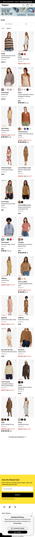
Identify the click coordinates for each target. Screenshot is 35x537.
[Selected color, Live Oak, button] (2, 419)
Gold (8, 28)
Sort (26, 24)
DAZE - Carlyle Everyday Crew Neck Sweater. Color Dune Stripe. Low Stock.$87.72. (9, 48)
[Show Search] (23, 5)
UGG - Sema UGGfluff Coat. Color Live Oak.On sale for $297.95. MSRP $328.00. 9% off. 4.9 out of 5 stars (9, 414)
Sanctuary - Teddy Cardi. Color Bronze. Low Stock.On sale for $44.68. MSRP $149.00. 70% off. (26, 342)
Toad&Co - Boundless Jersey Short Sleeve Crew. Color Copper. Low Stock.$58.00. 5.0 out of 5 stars (26, 235)
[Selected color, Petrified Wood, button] (2, 89)
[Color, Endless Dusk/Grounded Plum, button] (24, 129)
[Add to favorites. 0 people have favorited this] (15, 32)
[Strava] (15, 507)
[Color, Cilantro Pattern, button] (22, 239)
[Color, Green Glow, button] (8, 239)
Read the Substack (26, 1)
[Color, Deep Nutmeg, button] (5, 419)
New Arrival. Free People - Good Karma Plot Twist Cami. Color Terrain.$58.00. (9, 196)
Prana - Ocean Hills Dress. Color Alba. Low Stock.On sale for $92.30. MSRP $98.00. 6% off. (26, 48)
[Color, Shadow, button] (22, 54)
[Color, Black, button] (27, 89)
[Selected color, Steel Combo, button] (2, 239)
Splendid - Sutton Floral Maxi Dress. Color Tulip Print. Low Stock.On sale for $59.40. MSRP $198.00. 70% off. (9, 310)
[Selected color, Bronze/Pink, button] (19, 278)
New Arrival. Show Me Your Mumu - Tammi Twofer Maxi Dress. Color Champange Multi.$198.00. (9, 342)
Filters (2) (10, 24)
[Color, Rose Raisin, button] (10, 89)
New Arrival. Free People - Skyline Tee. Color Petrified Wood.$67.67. (9, 85)
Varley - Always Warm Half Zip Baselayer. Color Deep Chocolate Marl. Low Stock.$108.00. (26, 377)
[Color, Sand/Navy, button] (24, 89)
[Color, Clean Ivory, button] (5, 89)
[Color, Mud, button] (24, 419)
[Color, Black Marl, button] (22, 382)
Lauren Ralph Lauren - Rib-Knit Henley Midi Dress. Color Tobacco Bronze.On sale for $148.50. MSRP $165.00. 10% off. (26, 161)
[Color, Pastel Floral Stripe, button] (22, 278)
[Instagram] (4, 507)
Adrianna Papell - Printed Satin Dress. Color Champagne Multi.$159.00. (9, 161)
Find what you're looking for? (17, 437)
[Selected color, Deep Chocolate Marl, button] (19, 382)
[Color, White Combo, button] (5, 239)
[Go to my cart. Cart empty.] (27, 5)
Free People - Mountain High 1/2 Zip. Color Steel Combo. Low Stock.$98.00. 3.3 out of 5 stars (9, 235)
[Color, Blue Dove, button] (22, 89)
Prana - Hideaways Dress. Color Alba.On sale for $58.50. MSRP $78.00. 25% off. (26, 414)
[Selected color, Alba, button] (19, 54)
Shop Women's (21, 14)
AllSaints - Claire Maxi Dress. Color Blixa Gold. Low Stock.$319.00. (26, 310)
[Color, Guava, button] (24, 54)
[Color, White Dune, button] (22, 129)
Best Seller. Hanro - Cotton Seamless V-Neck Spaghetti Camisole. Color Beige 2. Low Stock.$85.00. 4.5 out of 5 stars (26, 85)
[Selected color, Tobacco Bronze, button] (19, 202)
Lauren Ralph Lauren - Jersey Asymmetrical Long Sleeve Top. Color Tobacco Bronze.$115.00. (26, 196)
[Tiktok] (10, 507)
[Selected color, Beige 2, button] (19, 89)
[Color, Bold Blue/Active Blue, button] (27, 129)
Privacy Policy (17, 523)
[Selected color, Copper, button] (19, 239)
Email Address (7, 489)
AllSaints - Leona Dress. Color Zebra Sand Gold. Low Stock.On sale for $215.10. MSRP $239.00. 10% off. (9, 274)
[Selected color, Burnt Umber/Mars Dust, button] (19, 129)
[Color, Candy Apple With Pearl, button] (10, 239)
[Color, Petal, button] (24, 278)
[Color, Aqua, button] (8, 89)
